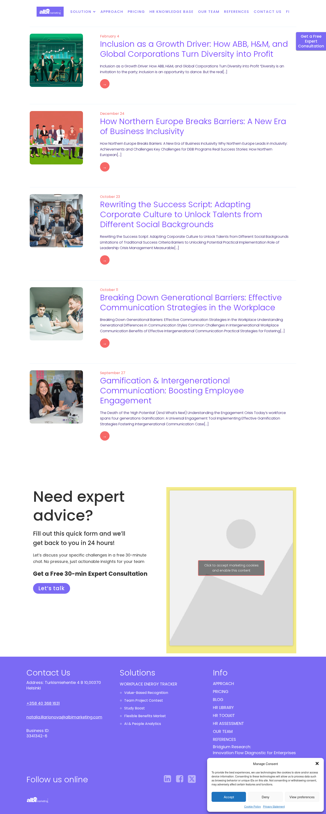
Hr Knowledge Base (171, 11)
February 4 (109, 36)
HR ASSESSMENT (228, 723)
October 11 (109, 289)
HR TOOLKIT (224, 715)
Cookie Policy (252, 806)
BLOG (218, 699)
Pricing (136, 11)
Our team (209, 11)
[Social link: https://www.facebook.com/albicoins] (181, 779)
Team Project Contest (143, 700)
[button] (317, 763)
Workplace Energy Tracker (148, 684)
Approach (111, 11)
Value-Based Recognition (146, 692)
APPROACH (223, 683)
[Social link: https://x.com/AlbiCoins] (193, 779)
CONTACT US (268, 11)
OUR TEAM (223, 731)
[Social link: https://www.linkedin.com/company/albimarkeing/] (169, 779)
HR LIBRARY (223, 707)
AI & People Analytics (142, 723)
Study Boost (134, 708)
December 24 (112, 113)
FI (288, 11)
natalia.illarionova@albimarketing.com (64, 717)
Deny (265, 796)
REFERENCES (236, 11)
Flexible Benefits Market (145, 715)
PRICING (220, 691)
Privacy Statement (274, 806)
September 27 (112, 372)
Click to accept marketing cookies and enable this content (231, 568)
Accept (229, 796)
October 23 (110, 196)
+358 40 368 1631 (43, 703)
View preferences (302, 796)
